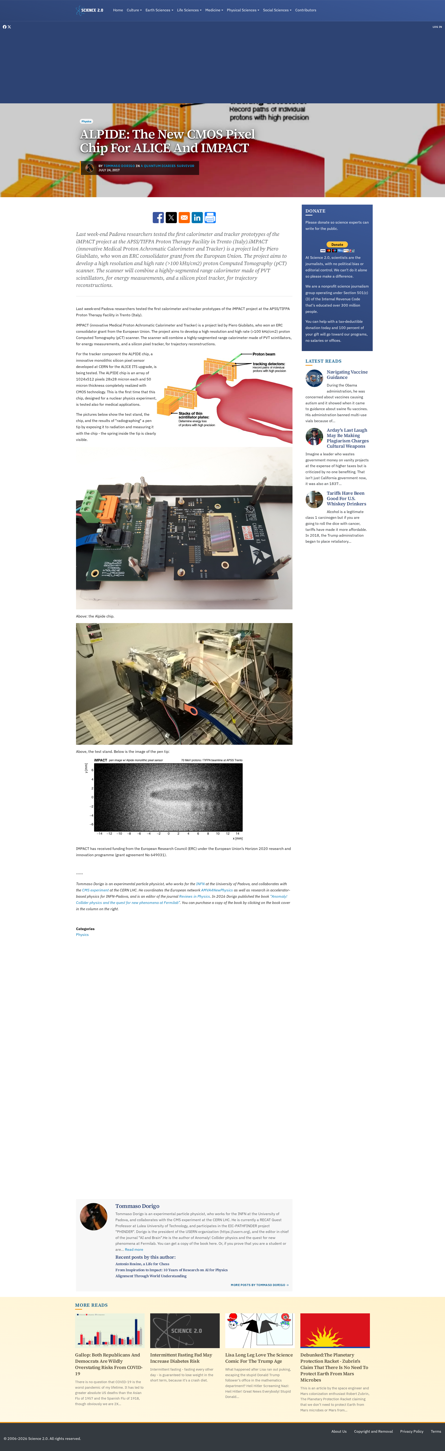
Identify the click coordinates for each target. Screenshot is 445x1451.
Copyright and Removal (373, 1431)
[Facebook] (5, 27)
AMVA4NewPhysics (217, 890)
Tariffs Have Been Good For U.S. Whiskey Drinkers (346, 498)
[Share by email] (184, 217)
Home (118, 10)
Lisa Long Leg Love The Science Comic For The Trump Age (259, 1358)
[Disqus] (184, 1001)
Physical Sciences (242, 10)
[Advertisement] (222, 65)
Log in (437, 27)
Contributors (305, 10)
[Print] (210, 217)
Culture (133, 10)
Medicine (212, 10)
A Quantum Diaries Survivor (167, 166)
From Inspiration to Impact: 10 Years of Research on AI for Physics (171, 1269)
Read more (134, 1249)
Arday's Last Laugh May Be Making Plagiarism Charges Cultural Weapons (348, 438)
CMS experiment (95, 890)
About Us (339, 1431)
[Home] (91, 10)
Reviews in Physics (194, 896)
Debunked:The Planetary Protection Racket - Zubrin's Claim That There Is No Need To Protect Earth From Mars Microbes (334, 1367)
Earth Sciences (158, 10)
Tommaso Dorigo (119, 166)
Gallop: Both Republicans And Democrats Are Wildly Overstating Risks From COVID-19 (109, 1364)
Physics (86, 121)
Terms (436, 1431)
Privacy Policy (411, 1431)
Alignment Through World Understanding (150, 1275)
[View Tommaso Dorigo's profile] (90, 168)
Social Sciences (276, 10)
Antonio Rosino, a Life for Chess (142, 1263)
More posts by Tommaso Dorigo (258, 1285)
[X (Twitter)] (9, 27)
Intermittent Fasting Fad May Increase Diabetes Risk (181, 1358)
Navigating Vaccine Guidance (347, 374)
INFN (200, 883)
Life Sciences (188, 10)
